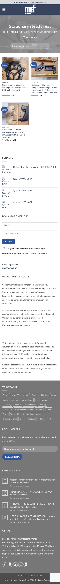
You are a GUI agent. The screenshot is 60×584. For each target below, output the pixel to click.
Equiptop (14, 400)
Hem (5, 32)
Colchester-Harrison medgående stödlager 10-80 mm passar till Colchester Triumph (14, 133)
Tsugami (31, 419)
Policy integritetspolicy (36, 253)
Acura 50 (15, 395)
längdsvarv (7, 409)
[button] (4, 9)
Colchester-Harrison (39, 395)
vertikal (40, 419)
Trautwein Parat (10, 419)
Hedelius (17, 404)
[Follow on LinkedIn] (25, 564)
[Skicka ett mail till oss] (15, 564)
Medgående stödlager (24, 409)
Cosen (53, 395)
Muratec (39, 409)
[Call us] (20, 564)
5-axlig (6, 395)
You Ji (48, 419)
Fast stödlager (27, 400)
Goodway (7, 404)
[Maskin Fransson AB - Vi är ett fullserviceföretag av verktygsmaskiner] (30, 9)
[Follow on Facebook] (4, 564)
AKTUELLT (22, 576)
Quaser (48, 409)
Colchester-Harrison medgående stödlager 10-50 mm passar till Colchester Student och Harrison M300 (44, 89)
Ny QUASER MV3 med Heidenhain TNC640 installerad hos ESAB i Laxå (32, 505)
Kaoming (42, 404)
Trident (22, 419)
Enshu (5, 400)
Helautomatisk (30, 404)
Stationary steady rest (36, 414)
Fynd (37, 400)
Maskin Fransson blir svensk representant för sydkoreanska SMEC (32, 481)
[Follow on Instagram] (10, 564)
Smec (5, 414)
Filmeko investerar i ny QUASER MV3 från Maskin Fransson (31, 493)
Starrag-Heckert (17, 414)
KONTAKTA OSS (20, 2)
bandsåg (25, 395)
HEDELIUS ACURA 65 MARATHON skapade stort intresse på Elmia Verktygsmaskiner (32, 517)
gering (44, 400)
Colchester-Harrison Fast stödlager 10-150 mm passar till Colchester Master (15, 87)
